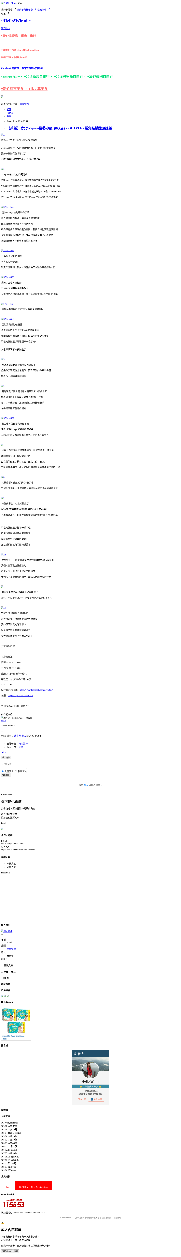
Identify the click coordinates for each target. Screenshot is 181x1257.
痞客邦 (17, 736)
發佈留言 (6, 775)
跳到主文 (5, 28)
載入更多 (6, 757)
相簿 (9, 109)
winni (3, 720)
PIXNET (69, 1218)
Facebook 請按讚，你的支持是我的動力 (22, 68)
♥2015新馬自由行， (39, 76)
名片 (9, 116)
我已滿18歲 (7, 1251)
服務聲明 (117, 1218)
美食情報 (24, 104)
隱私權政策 (106, 1218)
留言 (23, 736)
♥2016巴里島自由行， (70, 76)
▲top (3, 752)
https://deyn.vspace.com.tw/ (20, 695)
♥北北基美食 (38, 89)
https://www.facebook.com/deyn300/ (36, 690)
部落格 (10, 113)
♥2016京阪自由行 (10, 77)
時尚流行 (23, 743)
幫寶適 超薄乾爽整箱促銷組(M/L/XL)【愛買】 (15, 1037)
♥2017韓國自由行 (100, 76)
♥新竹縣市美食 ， (15, 89)
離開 (16, 1251)
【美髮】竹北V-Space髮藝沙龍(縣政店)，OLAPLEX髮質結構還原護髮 (59, 128)
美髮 (21, 747)
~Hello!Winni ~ (16, 20)
